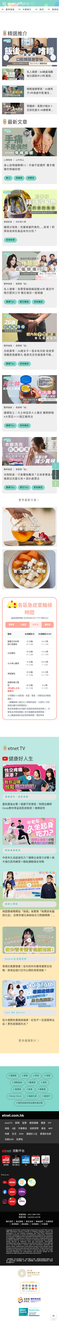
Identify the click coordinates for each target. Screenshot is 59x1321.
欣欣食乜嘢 (21, 222)
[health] (23, 3)
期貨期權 (33, 1123)
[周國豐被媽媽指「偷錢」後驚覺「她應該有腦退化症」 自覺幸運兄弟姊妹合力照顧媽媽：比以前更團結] (29, 885)
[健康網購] (55, 475)
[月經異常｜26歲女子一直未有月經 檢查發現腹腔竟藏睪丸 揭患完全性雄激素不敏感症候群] (29, 327)
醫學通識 (10, 10)
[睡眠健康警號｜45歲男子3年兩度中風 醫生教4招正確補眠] (13, 91)
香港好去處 (45, 1134)
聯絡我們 (39, 1221)
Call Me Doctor (15, 1013)
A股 (14, 1128)
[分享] (55, 483)
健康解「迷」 (22, 284)
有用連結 (35, 1224)
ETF (49, 1123)
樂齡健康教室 (13, 851)
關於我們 (9, 1221)
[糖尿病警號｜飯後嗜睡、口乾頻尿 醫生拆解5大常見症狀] (29, 52)
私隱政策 (49, 1221)
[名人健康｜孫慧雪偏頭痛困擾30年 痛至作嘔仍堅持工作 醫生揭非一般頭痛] (29, 265)
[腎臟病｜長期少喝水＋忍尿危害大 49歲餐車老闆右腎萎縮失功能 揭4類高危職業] (13, 108)
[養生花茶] (29, 527)
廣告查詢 (29, 1221)
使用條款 (15, 1224)
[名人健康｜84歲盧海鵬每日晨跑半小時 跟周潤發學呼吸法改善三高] (13, 74)
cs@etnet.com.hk (34, 1217)
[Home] (11, 3)
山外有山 (20, 160)
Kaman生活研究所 (16, 959)
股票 (24, 1123)
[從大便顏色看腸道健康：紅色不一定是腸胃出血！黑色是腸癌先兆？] (29, 993)
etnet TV (8, 1123)
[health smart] (29, 569)
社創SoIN (9, 1139)
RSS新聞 (45, 1224)
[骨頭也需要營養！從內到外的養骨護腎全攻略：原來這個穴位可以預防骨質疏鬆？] (29, 940)
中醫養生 (27, 10)
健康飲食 (8, 222)
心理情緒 (8, 160)
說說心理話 (11, 904)
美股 (7, 1128)
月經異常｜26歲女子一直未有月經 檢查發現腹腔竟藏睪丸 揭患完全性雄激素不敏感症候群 (29, 355)
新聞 (17, 1123)
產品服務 (19, 1221)
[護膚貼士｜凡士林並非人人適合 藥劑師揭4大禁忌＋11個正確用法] (29, 389)
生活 (14, 1134)
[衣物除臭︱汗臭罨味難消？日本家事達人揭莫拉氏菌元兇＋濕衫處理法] (29, 451)
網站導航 (25, 1224)
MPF (50, 1128)
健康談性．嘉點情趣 (17, 797)
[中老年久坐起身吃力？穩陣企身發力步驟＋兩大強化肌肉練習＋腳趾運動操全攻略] (29, 831)
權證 (43, 1123)
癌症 (42, 10)
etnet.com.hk (13, 1115)
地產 (7, 1134)
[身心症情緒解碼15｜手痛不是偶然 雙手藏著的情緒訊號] (29, 142)
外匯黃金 (22, 1128)
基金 (43, 1128)
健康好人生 (31, 1134)
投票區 (19, 1139)
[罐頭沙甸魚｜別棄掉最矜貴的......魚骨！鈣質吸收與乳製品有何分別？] (29, 204)
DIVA (21, 1134)
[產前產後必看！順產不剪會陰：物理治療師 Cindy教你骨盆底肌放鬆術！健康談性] (29, 777)
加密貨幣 (34, 1128)
